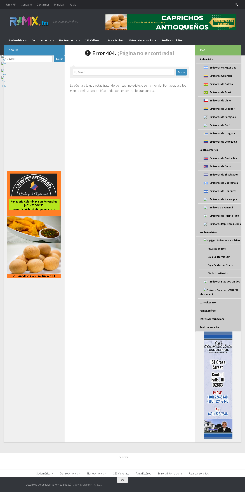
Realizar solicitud (172, 40)
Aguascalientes (217, 248)
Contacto (26, 4)
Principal (59, 4)
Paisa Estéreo (115, 40)
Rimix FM (11, 4)
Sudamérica (16, 40)
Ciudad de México (218, 273)
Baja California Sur (219, 257)
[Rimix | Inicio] (29, 21)
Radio (72, 4)
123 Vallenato (93, 40)
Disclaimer (43, 4)
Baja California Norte (220, 265)
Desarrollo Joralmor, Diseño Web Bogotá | (49, 484)
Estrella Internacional (143, 40)
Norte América (68, 40)
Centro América (41, 40)
